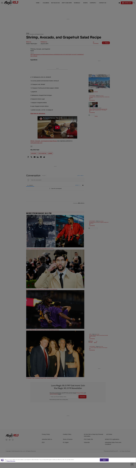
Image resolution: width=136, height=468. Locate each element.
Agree (104, 460)
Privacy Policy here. (11, 461)
